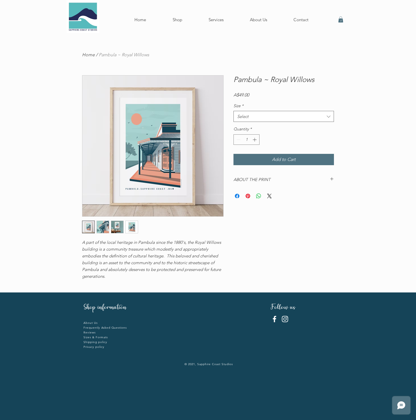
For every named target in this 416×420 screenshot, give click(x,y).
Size (238, 105)
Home (88, 54)
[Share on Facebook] (237, 196)
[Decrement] (237, 140)
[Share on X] (269, 196)
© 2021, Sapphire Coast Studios (209, 364)
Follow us (283, 307)
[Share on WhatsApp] (258, 196)
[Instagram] (285, 319)
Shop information (104, 307)
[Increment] (255, 140)
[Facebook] (274, 319)
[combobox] (283, 116)
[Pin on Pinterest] (248, 196)
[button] (340, 19)
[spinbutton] (246, 140)
